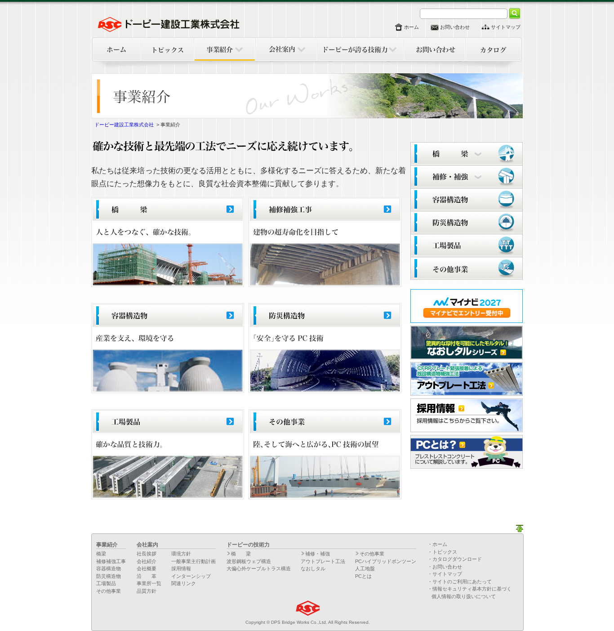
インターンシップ (191, 576)
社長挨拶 (146, 553)
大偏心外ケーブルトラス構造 (259, 568)
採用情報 (181, 568)
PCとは (363, 576)
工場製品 (106, 583)
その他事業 (108, 591)
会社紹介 (146, 561)
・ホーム (437, 544)
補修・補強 (317, 553)
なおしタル (313, 568)
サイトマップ (506, 27)
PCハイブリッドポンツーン (385, 561)
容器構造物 (108, 568)
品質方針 (146, 591)
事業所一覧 (149, 583)
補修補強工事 (111, 561)
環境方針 (181, 553)
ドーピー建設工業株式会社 (124, 124)
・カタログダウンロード (454, 559)
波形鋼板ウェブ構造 (249, 561)
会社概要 (146, 568)
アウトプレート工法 (323, 561)
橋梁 (101, 553)
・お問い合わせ (444, 566)
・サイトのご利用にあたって (459, 581)
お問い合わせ (455, 27)
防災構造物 (108, 576)
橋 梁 (241, 553)
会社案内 (147, 544)
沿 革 (146, 576)
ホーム (411, 27)
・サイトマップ (444, 574)
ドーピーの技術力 (248, 544)
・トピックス (442, 552)
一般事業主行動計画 (193, 561)
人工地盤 (365, 568)
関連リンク (183, 583)
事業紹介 (107, 544)
